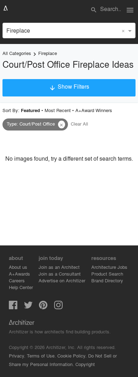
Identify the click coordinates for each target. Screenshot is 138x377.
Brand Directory (107, 280)
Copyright (85, 364)
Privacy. (17, 355)
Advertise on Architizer (62, 280)
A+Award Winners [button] (93, 110)
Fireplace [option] (18, 30)
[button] (61, 124)
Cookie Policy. (72, 355)
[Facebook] (13, 307)
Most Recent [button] (58, 110)
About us (18, 267)
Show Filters (69, 87)
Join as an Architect (59, 267)
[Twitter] (28, 307)
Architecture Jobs (109, 267)
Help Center (21, 287)
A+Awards (19, 273)
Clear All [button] (79, 123)
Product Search (107, 273)
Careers (17, 280)
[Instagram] (58, 307)
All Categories (16, 53)
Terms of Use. (41, 355)
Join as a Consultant (60, 273)
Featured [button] (30, 110)
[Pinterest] (43, 307)
